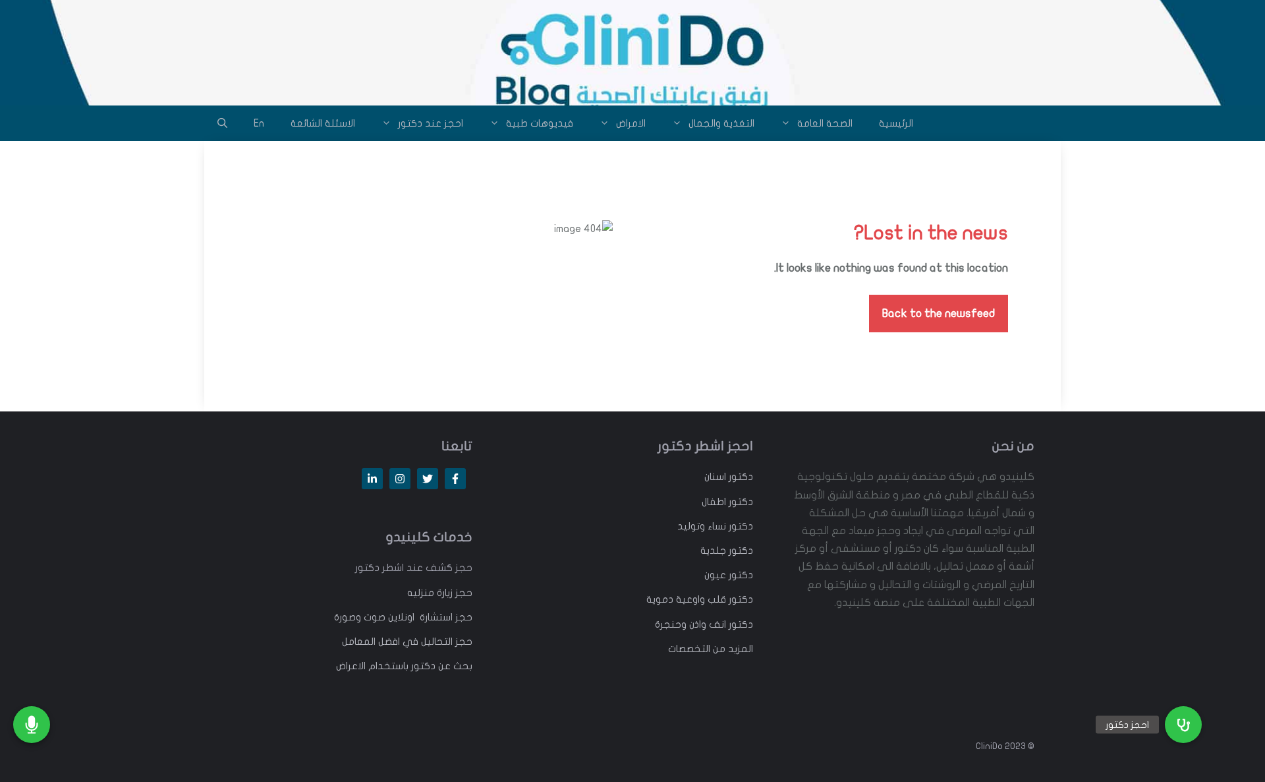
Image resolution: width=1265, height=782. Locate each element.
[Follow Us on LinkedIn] (372, 478)
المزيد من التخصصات (710, 649)
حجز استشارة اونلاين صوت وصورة (403, 617)
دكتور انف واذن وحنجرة (704, 624)
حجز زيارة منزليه (439, 592)
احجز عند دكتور (430, 123)
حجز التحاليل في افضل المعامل (407, 641)
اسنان (715, 476)
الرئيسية (896, 123)
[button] (1183, 724)
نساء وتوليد (701, 526)
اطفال (714, 501)
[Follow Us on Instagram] (399, 478)
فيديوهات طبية (539, 123)
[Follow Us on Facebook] (455, 478)
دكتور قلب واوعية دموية (699, 599)
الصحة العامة (825, 123)
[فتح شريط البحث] (222, 123)
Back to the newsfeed (938, 313)
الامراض (631, 123)
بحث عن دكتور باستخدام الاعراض (404, 666)
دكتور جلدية (726, 550)
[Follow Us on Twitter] (427, 478)
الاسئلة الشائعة (323, 123)
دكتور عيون (728, 575)
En (259, 123)
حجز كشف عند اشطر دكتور (413, 567)
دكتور (739, 476)
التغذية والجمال (721, 123)
